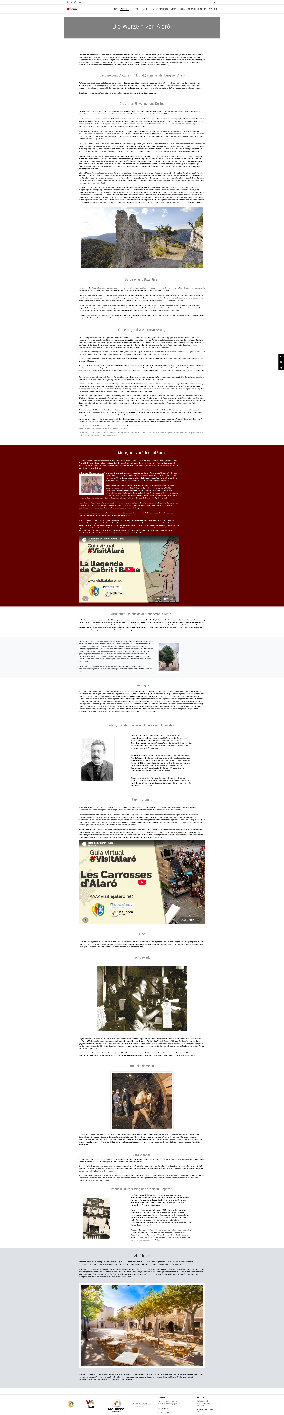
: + (165, 1401)
